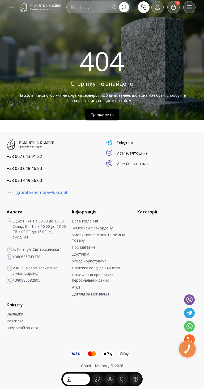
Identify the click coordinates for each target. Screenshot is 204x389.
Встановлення (85, 221)
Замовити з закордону (92, 227)
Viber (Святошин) (132, 153)
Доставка (80, 254)
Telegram (125, 142)
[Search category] (73, 7)
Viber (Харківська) (132, 163)
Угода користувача (89, 261)
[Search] (114, 7)
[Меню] (12, 7)
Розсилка (15, 320)
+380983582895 (26, 280)
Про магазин (83, 247)
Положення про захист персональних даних (93, 277)
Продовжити (102, 114)
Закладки (15, 314)
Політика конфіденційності (96, 267)
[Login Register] (157, 7)
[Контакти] (144, 7)
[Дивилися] (97, 379)
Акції (76, 287)
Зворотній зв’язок (23, 327)
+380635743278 (26, 256)
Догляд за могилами (90, 294)
